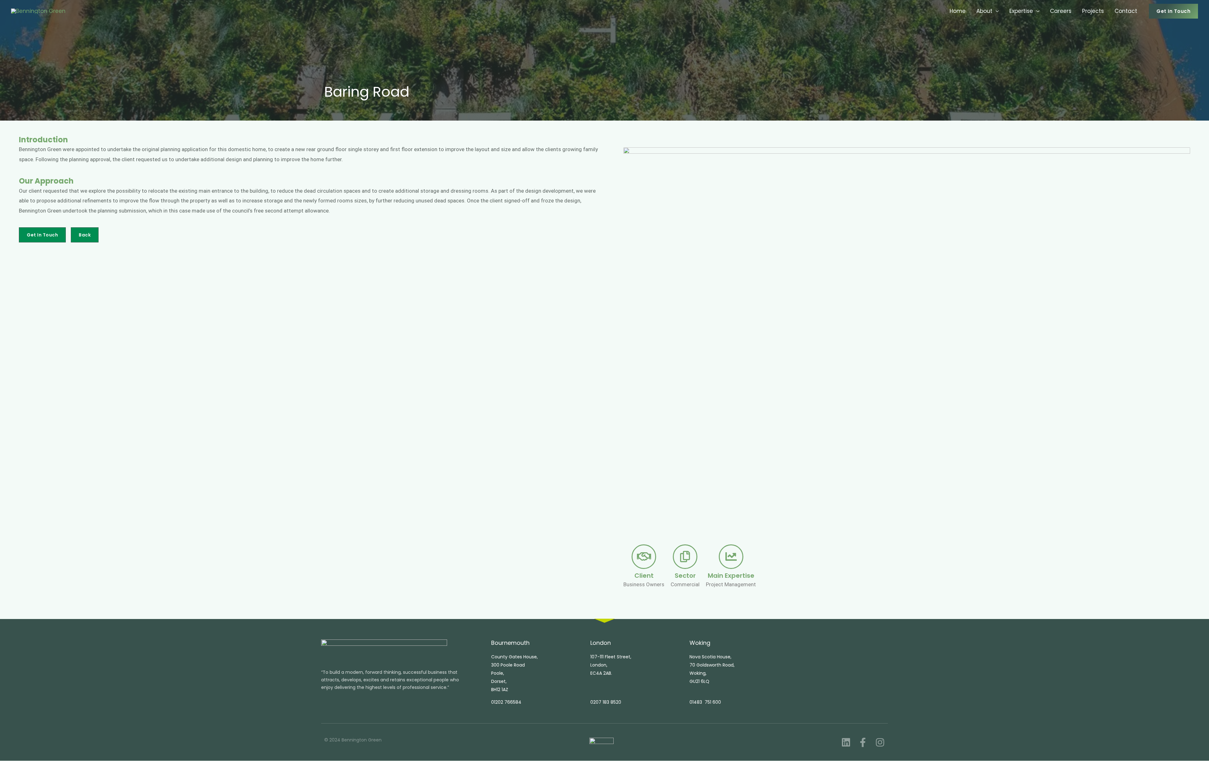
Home (958, 11)
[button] (1173, 11)
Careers (1060, 11)
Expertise (1021, 11)
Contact (1126, 11)
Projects (1093, 11)
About (984, 11)
